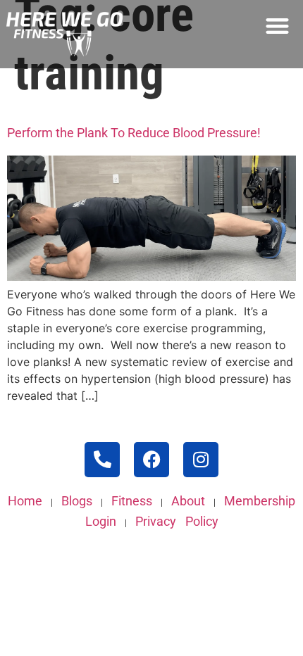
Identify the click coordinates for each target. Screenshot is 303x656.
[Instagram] (200, 459)
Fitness (131, 500)
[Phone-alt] (102, 459)
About (188, 500)
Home (25, 500)
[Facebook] (151, 459)
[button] (278, 25)
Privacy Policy (176, 521)
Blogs (76, 500)
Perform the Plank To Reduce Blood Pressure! (134, 132)
